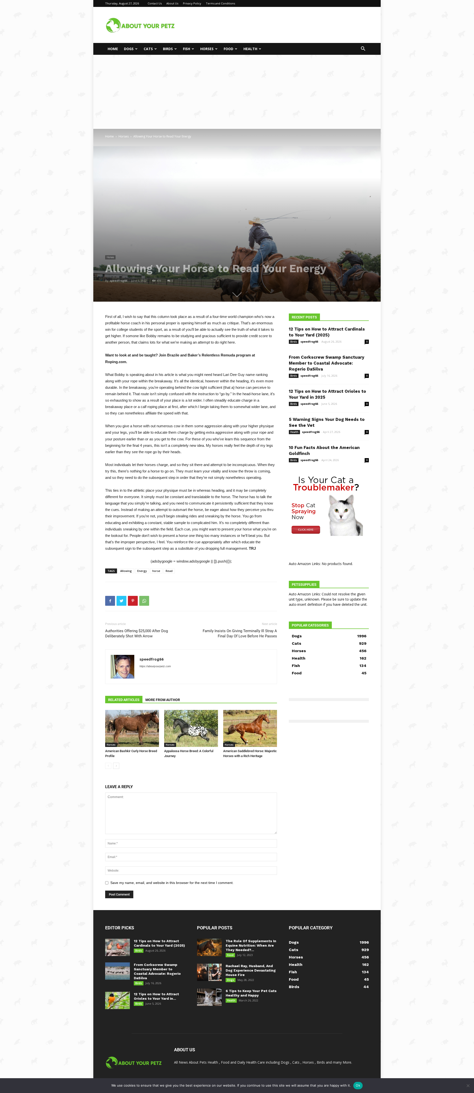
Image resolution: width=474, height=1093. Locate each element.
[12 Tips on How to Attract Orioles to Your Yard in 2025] (117, 1000)
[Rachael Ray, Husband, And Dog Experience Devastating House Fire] (209, 972)
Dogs (129, 48)
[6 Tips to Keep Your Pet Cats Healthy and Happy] (209, 997)
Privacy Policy (192, 3)
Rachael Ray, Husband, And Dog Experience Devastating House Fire (251, 970)
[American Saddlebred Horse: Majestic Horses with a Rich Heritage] (250, 728)
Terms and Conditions (220, 3)
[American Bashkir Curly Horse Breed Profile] (132, 728)
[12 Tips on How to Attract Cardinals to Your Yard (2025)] (117, 947)
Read (169, 571)
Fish (186, 48)
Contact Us (155, 3)
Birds (168, 48)
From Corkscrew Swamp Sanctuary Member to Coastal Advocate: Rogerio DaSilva (326, 363)
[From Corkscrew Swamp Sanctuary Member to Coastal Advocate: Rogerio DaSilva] (117, 971)
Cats (148, 48)
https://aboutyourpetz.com (155, 666)
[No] (467, 1085)
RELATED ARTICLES (123, 700)
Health (250, 48)
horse (156, 571)
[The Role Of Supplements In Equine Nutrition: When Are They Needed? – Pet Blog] (209, 947)
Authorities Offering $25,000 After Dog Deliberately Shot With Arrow (136, 633)
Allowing (126, 571)
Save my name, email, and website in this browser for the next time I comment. (172, 883)
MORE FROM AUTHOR (162, 700)
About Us (172, 3)
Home (113, 48)
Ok (358, 1085)
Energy (142, 571)
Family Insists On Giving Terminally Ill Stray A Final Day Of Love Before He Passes (240, 633)
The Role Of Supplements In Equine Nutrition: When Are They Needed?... (251, 945)
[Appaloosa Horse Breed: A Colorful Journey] (191, 728)
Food (228, 48)
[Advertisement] (237, 91)
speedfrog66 (118, 280)
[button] (363, 49)
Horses (207, 48)
